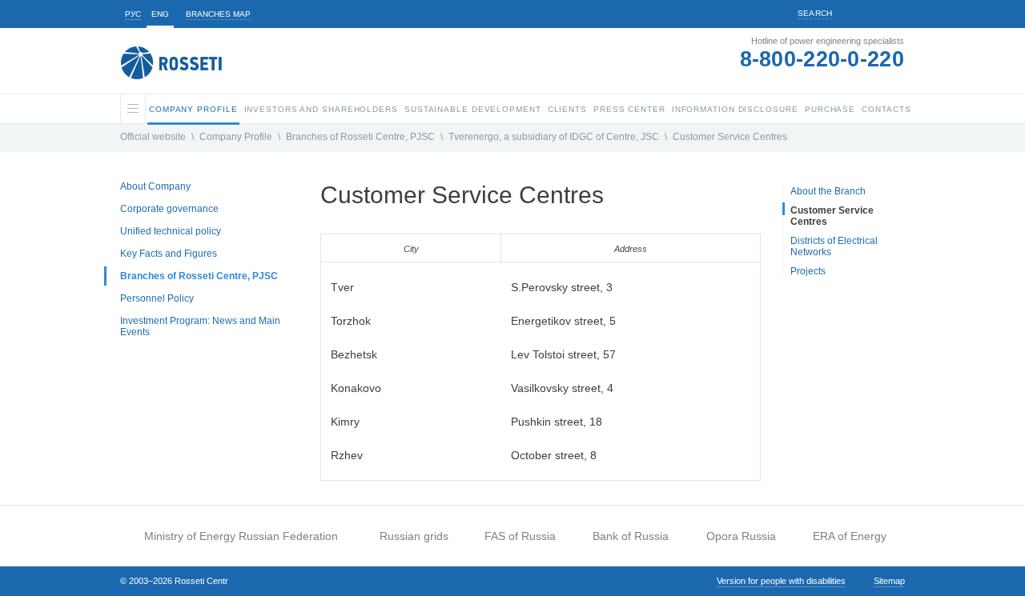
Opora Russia (741, 536)
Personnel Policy (157, 298)
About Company (155, 186)
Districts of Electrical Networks (834, 246)
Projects (808, 271)
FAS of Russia (520, 536)
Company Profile (235, 136)
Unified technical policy (170, 231)
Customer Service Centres (730, 136)
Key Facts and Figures (168, 253)
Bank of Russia (631, 536)
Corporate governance (169, 208)
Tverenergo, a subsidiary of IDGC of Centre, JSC (553, 136)
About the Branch (828, 191)
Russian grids (414, 536)
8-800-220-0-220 (822, 59)
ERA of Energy (849, 536)
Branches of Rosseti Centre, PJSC (360, 136)
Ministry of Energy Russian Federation (241, 536)
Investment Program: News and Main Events (200, 326)
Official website (153, 136)
